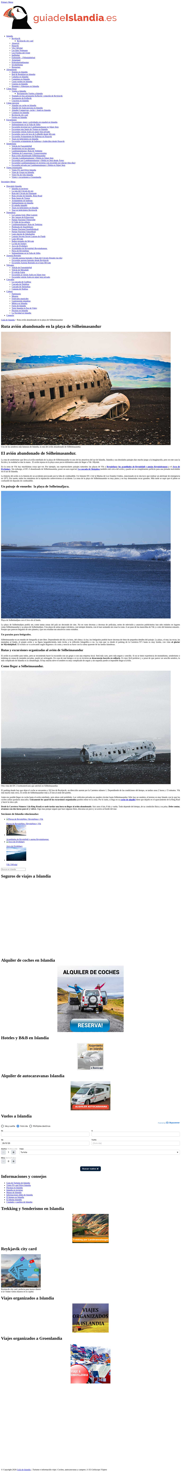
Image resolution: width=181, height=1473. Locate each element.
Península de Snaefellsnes (22, 227)
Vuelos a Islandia (19, 91)
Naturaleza (10, 212)
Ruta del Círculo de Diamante (24, 193)
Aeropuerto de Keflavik (22, 98)
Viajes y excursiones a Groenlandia (26, 177)
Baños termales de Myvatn (23, 241)
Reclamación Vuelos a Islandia (30, 93)
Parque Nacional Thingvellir (23, 220)
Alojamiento (11, 69)
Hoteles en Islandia (20, 72)
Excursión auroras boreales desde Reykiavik (30, 260)
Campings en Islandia (21, 79)
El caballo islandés (19, 205)
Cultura (9, 291)
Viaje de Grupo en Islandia (23, 172)
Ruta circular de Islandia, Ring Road (27, 196)
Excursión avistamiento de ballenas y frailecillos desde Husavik (38, 141)
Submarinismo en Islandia (22, 203)
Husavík (15, 46)
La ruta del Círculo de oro (22, 191)
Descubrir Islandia (14, 186)
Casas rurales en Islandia (22, 81)
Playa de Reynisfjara (20, 251)
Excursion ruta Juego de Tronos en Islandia (30, 129)
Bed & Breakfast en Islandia (23, 74)
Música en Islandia (19, 303)
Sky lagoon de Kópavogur (23, 217)
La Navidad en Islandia (21, 313)
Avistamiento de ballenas (22, 200)
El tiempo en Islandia (15, 1197)
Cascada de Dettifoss (20, 284)
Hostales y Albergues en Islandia (25, 86)
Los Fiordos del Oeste (21, 53)
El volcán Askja (18, 272)
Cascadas (10, 279)
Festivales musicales (20, 298)
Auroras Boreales (13, 255)
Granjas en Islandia (20, 84)
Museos (15, 296)
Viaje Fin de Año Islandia (22, 175)
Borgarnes (16, 67)
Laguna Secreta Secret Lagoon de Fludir (28, 236)
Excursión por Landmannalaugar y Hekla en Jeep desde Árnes (38, 160)
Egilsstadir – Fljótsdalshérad (23, 57)
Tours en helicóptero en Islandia (25, 139)
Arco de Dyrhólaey (20, 246)
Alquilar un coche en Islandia (24, 105)
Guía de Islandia (8, 320)
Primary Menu (7, 2)
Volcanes (10, 265)
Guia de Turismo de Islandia (18, 1183)
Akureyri (15, 43)
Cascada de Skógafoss (21, 287)
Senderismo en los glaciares (23, 148)
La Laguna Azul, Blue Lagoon (24, 215)
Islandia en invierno (20, 188)
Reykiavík (16, 38)
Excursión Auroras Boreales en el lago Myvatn (31, 263)
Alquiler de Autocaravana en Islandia (27, 108)
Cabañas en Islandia (20, 77)
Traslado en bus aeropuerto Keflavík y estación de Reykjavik (37, 96)
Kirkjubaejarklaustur (20, 62)
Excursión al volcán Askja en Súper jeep (28, 275)
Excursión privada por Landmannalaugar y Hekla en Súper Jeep (38, 165)
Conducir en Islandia (20, 112)
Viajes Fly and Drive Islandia (24, 170)
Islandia (9, 36)
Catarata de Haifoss (20, 289)
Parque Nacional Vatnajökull (24, 232)
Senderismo (11, 144)
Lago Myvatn (17, 239)
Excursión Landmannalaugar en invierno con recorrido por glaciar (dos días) (43, 163)
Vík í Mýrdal (17, 48)
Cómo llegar (11, 89)
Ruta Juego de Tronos (21, 198)
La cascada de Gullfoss (21, 282)
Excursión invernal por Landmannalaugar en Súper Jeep (35, 127)
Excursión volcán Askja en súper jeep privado (31, 132)
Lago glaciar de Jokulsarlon (23, 234)
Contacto (10, 315)
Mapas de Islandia (13, 1192)
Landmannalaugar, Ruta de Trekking (27, 151)
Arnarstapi (16, 60)
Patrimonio (16, 294)
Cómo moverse (12, 103)
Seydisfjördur (17, 65)
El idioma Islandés (14, 1200)
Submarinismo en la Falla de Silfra (26, 124)
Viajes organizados (14, 167)
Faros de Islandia (19, 306)
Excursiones (11, 120)
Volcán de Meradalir (20, 270)
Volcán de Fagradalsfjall (22, 146)
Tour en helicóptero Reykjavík (24, 210)
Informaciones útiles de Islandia (19, 1195)
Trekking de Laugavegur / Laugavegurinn (29, 153)
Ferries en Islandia (19, 117)
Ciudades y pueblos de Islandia (19, 1202)
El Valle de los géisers (21, 222)
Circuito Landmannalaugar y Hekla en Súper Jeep (32, 158)
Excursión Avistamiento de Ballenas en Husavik (32, 136)
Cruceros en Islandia (20, 101)
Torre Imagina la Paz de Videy (24, 308)
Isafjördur (16, 55)
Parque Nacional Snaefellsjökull (25, 229)
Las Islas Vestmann (20, 50)
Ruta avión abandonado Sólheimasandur (28, 156)
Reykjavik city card (25, 41)
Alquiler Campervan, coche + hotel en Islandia (31, 110)
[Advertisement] (11, 1426)
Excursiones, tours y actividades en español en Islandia (34, 122)
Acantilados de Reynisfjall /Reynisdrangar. (29, 248)
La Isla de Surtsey (19, 243)
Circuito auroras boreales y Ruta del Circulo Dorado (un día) (37, 258)
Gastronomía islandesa (21, 301)
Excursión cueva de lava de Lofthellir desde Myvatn (33, 134)
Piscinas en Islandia (20, 310)
